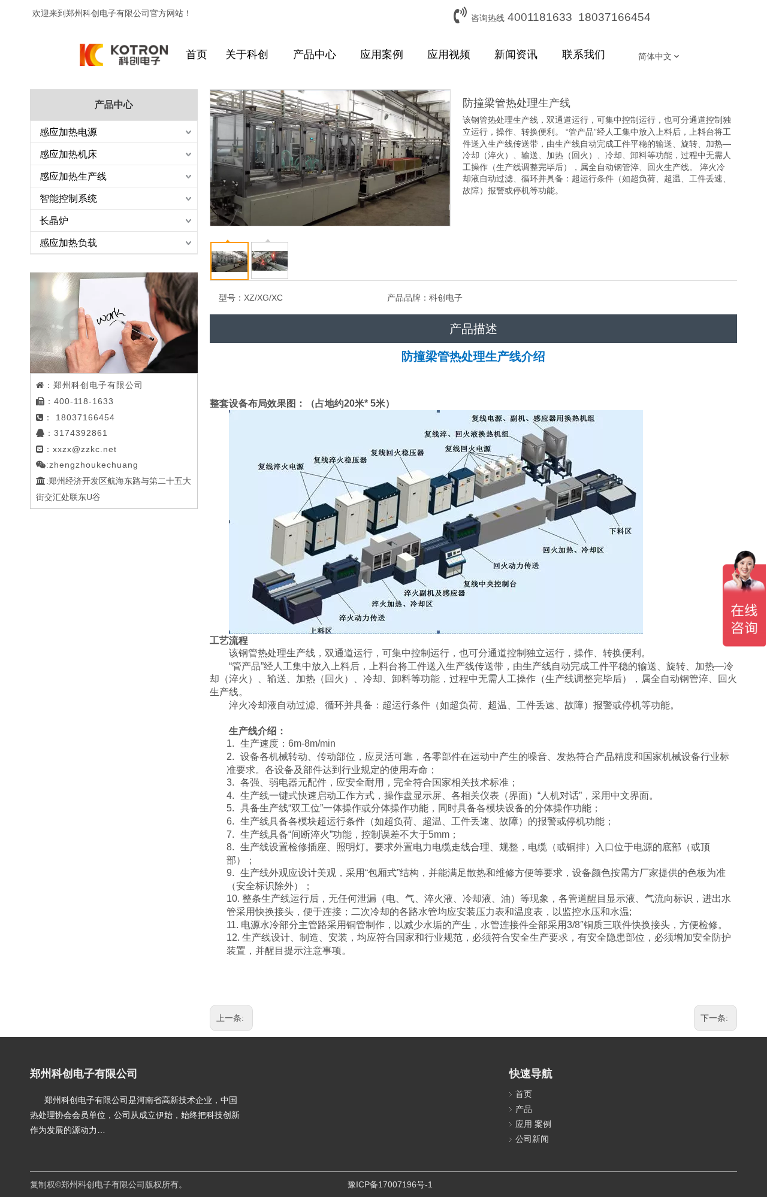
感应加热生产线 (73, 176)
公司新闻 (532, 1139)
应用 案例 (533, 1124)
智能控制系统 (68, 198)
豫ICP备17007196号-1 (390, 1184)
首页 (523, 1094)
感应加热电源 (68, 132)
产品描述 (473, 328)
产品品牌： (408, 297)
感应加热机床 (68, 154)
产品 (523, 1109)
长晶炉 (54, 221)
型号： (231, 297)
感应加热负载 (68, 243)
